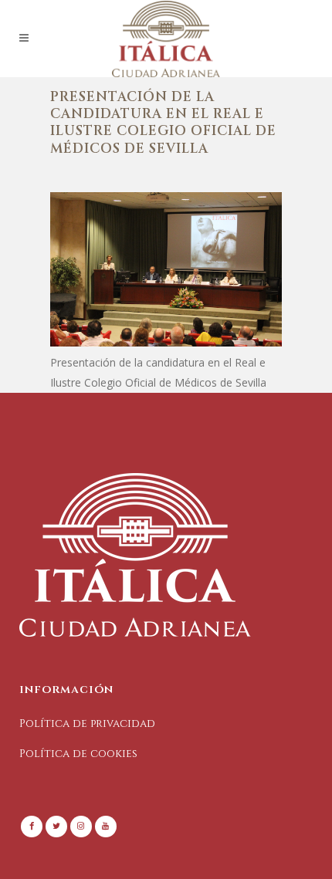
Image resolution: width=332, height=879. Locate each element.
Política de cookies (78, 753)
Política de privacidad (87, 723)
